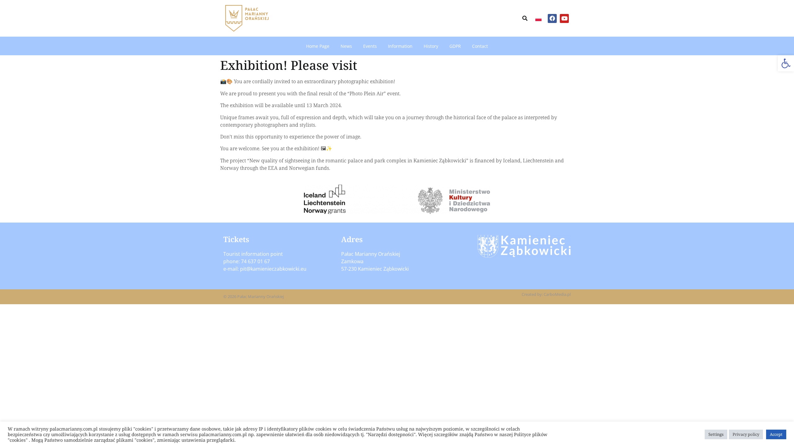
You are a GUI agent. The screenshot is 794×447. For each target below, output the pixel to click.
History (431, 46)
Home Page (317, 46)
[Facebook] (552, 18)
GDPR (455, 46)
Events (370, 46)
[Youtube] (564, 18)
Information (400, 46)
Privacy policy (746, 434)
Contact (480, 46)
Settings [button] (716, 434)
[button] (786, 63)
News (346, 46)
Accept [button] (776, 434)
